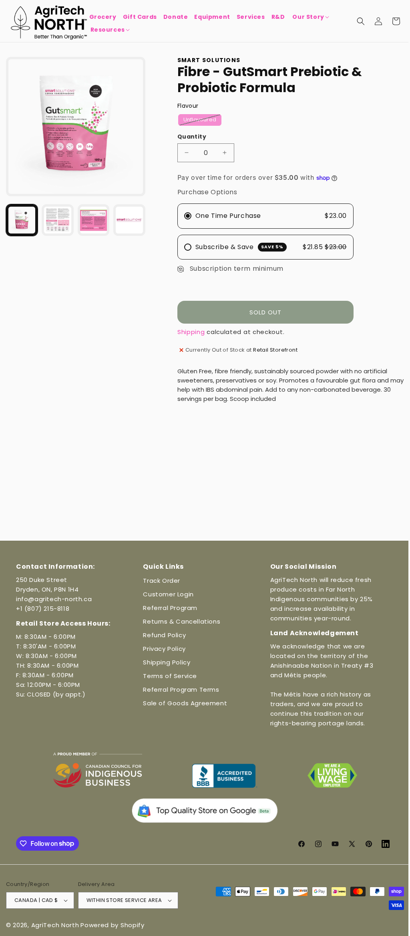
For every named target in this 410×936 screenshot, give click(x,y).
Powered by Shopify (112, 925)
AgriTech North (55, 925)
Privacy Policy (162, 648)
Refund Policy (162, 635)
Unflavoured (200, 120)
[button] (310, 16)
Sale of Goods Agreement (183, 703)
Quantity (189, 137)
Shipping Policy (164, 662)
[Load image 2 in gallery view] (56, 217)
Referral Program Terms (179, 689)
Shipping (189, 332)
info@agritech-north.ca (54, 599)
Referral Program (168, 608)
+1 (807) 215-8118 (42, 608)
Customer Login (166, 594)
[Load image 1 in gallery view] (21, 217)
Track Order (159, 580)
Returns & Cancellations (179, 621)
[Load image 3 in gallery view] (92, 217)
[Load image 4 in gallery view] (127, 217)
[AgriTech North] (49, 21)
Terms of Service (168, 676)
